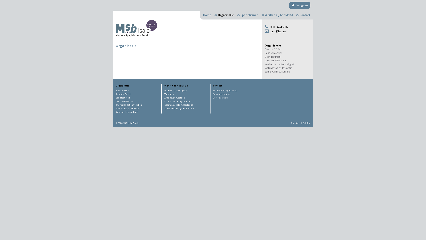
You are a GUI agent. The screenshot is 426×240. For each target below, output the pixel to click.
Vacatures (169, 94)
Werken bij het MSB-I (279, 15)
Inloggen (302, 5)
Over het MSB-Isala (275, 60)
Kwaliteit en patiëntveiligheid (280, 64)
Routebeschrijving (221, 94)
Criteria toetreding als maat (177, 101)
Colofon (306, 123)
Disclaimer (296, 123)
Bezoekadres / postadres (225, 90)
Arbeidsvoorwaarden (174, 97)
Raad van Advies (273, 52)
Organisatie (226, 15)
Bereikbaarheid (220, 97)
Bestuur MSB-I (273, 49)
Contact (305, 15)
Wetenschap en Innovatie (278, 68)
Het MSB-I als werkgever (175, 90)
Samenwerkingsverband (277, 71)
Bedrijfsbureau (273, 56)
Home (207, 15)
